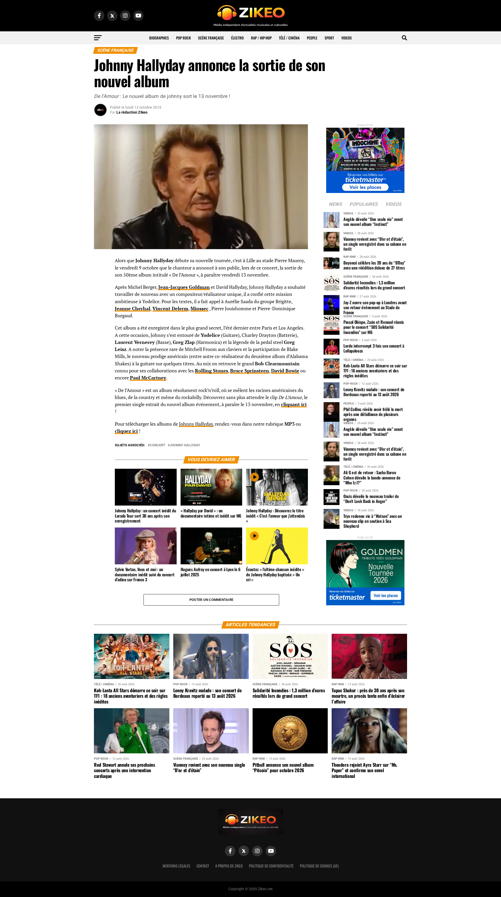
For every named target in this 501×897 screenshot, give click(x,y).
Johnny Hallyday (196, 424)
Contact (202, 866)
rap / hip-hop (261, 37)
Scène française (211, 37)
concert (157, 445)
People (312, 37)
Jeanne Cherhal (132, 309)
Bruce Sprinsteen (249, 371)
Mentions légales (176, 866)
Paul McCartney (148, 378)
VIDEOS (346, 37)
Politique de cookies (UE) (319, 866)
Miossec (199, 309)
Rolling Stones (211, 371)
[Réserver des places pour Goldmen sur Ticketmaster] (365, 571)
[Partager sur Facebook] (100, 262)
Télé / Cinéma (289, 37)
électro (237, 37)
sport (329, 37)
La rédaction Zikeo (131, 112)
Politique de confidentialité (271, 866)
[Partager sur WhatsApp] (100, 274)
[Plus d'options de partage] (100, 312)
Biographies (159, 37)
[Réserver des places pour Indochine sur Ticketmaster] (365, 158)
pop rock (183, 37)
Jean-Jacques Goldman (184, 287)
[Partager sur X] (100, 287)
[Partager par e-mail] (100, 300)
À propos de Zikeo (229, 866)
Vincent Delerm (170, 309)
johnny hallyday (185, 445)
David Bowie (285, 371)
